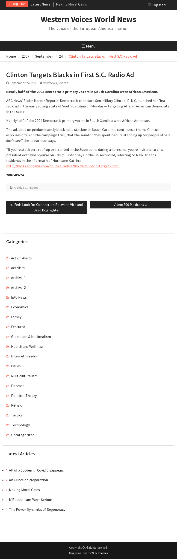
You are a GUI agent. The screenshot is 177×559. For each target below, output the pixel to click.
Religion (17, 405)
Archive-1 (20, 187)
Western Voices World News (88, 19)
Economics (19, 307)
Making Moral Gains (71, 4)
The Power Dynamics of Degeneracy (37, 509)
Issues (34, 187)
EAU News (19, 297)
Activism (18, 267)
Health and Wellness (27, 346)
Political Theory (24, 395)
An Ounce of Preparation (28, 480)
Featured (18, 326)
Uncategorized (22, 435)
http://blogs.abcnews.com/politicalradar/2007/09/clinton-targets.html (63, 166)
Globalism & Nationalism (31, 336)
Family (16, 317)
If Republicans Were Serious (31, 499)
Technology (20, 425)
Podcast (17, 385)
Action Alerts (21, 258)
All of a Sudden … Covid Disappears (36, 470)
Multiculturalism (24, 376)
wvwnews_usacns (55, 83)
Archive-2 (18, 287)
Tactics (16, 415)
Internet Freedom (25, 356)
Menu (90, 46)
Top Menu (159, 5)
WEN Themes (99, 553)
